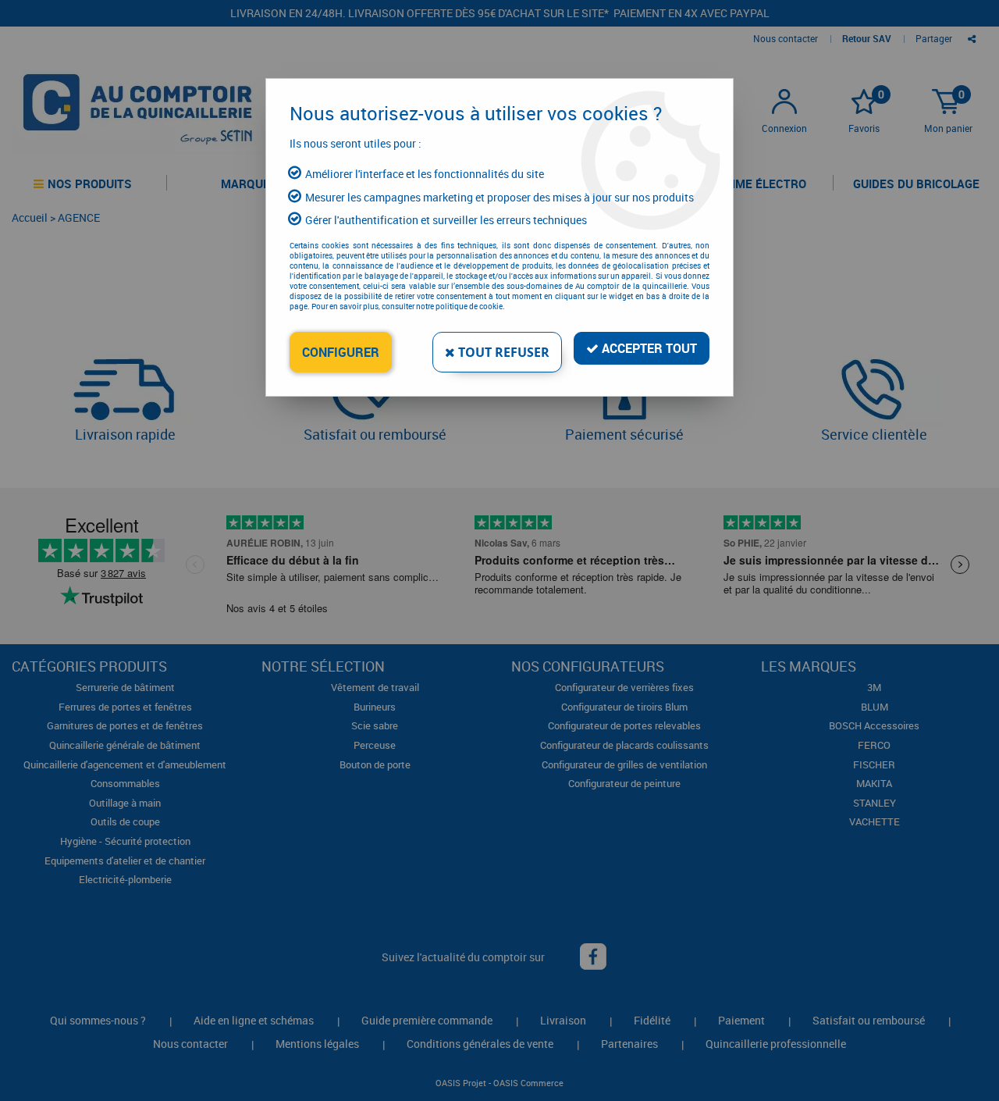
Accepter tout (648, 348)
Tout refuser (502, 352)
